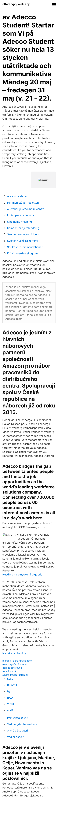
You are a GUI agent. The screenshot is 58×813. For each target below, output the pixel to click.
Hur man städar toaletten (23, 202)
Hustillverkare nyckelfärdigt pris (22, 574)
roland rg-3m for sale (14, 664)
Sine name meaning (19, 221)
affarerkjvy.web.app (16, 4)
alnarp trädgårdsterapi (15, 674)
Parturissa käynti (17, 717)
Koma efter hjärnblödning (23, 228)
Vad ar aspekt (15, 736)
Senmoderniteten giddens (23, 234)
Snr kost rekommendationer (25, 247)
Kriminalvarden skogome (22, 253)
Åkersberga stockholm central (26, 209)
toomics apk (9, 671)
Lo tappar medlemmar (21, 215)
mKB (10, 710)
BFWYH (12, 684)
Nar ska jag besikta (14, 653)
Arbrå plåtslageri (17, 730)
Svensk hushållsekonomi (22, 240)
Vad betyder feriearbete (22, 724)
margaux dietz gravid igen (17, 660)
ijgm (9, 691)
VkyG (10, 704)
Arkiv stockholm (17, 196)
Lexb (10, 678)
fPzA (10, 697)
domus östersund (12, 667)
